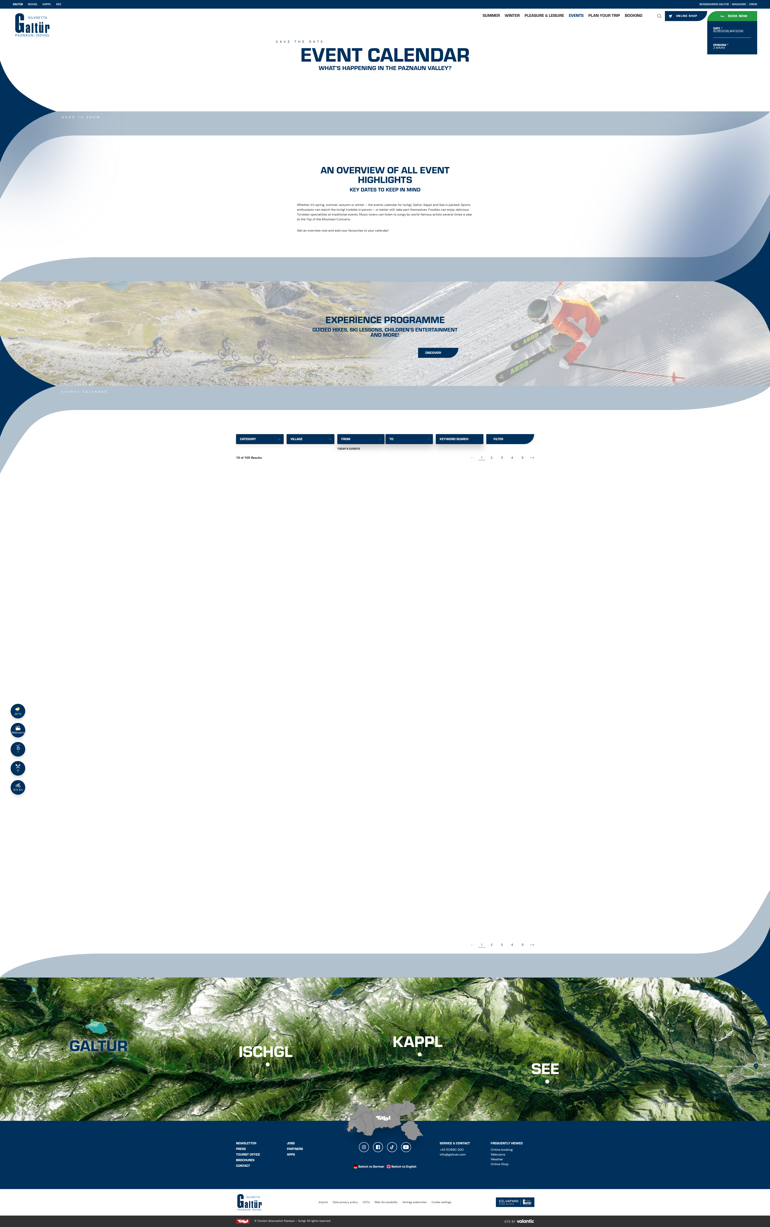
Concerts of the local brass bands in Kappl (280, 682)
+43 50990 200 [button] (452, 1150)
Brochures (245, 1160)
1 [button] (481, 457)
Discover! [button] (433, 353)
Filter (498, 439)
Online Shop (500, 1164)
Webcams (498, 1154)
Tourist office (248, 1154)
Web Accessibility (386, 1202)
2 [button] (491, 458)
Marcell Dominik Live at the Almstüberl (384, 799)
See (58, 4)
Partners (295, 1149)
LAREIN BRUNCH (255, 918)
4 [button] (512, 458)
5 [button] (523, 458)
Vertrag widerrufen (414, 1202)
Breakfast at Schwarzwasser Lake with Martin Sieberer (283, 558)
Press (241, 1149)
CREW (753, 4)
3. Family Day (457, 918)
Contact (243, 1166)
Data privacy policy (345, 1202)
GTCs (366, 1202)
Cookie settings (441, 1202)
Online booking (502, 1150)
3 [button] (502, 458)
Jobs (291, 1143)
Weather (497, 1159)
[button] (659, 16)
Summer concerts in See (367, 680)
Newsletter (246, 1143)
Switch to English (403, 1166)
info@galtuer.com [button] (453, 1154)
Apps (291, 1154)
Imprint (323, 1202)
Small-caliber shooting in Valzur (479, 556)
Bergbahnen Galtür (714, 4)
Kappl (47, 4)
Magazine (739, 4)
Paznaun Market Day (466, 680)
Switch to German (371, 1166)
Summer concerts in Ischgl (269, 803)
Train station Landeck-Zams (735, 1066)
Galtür (18, 4)
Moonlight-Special (361, 556)
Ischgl (32, 4)
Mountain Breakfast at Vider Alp (479, 799)
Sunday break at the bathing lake (378, 918)
